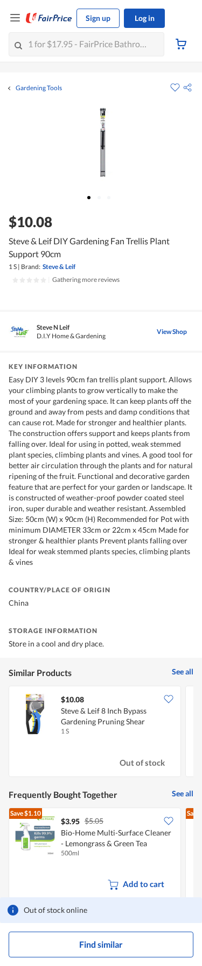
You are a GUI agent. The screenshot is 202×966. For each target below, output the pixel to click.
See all (182, 671)
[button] (187, 87)
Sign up (98, 18)
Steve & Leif (59, 267)
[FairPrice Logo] (49, 18)
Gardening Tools (39, 88)
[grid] (101, 732)
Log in (145, 18)
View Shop (172, 332)
